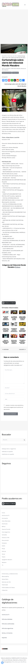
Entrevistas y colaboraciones (10, 573)
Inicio (3, 512)
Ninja (3, 548)
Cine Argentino (6, 532)
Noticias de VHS (12, 56)
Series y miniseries (7, 633)
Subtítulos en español (8, 454)
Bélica (3, 526)
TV (2, 565)
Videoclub (6, 69)
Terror (3, 554)
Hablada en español (7, 451)
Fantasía (4, 543)
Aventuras (4, 523)
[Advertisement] (14, 24)
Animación (5, 518)
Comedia (4, 534)
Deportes (4, 637)
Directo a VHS (5, 537)
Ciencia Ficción (6, 529)
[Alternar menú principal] (25, 4)
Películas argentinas (7, 628)
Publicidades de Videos (8, 587)
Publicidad (5, 584)
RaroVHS (4, 56)
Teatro (3, 557)
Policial (4, 551)
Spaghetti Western (7, 559)
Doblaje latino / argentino (9, 448)
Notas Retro (5, 579)
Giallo (3, 546)
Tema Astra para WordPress (19, 662)
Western (4, 562)
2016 (12, 68)
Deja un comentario (6, 68)
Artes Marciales (6, 521)
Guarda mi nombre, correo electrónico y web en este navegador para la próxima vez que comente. (13, 407)
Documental (5, 540)
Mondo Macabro (17, 68)
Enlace (17, 267)
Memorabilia (5, 576)
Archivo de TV (5, 515)
